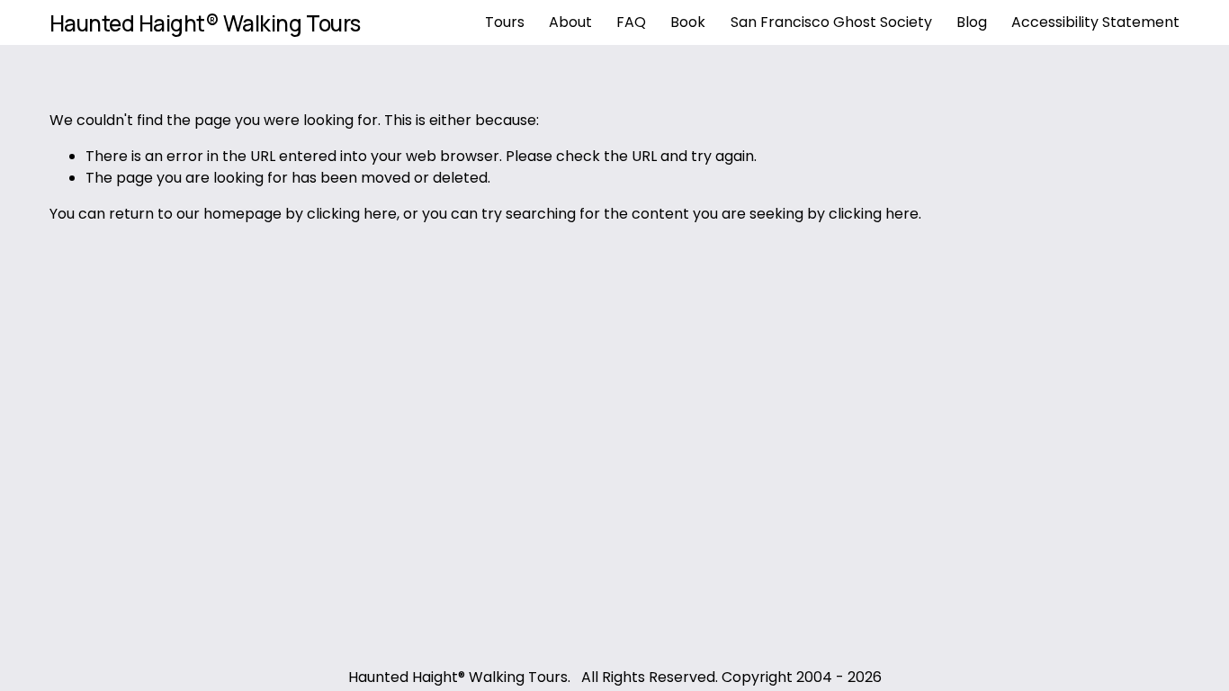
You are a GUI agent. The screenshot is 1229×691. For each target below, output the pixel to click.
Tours (505, 22)
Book (687, 22)
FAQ (631, 22)
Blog (971, 22)
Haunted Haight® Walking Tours (205, 23)
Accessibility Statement (1095, 22)
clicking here (352, 213)
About (570, 22)
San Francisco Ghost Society (831, 22)
